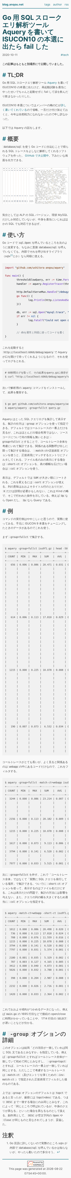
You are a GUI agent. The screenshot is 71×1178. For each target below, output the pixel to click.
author (57, 4)
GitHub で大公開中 (37, 155)
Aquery (52, 82)
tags (47, 4)
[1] (11, 255)
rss (67, 4)
